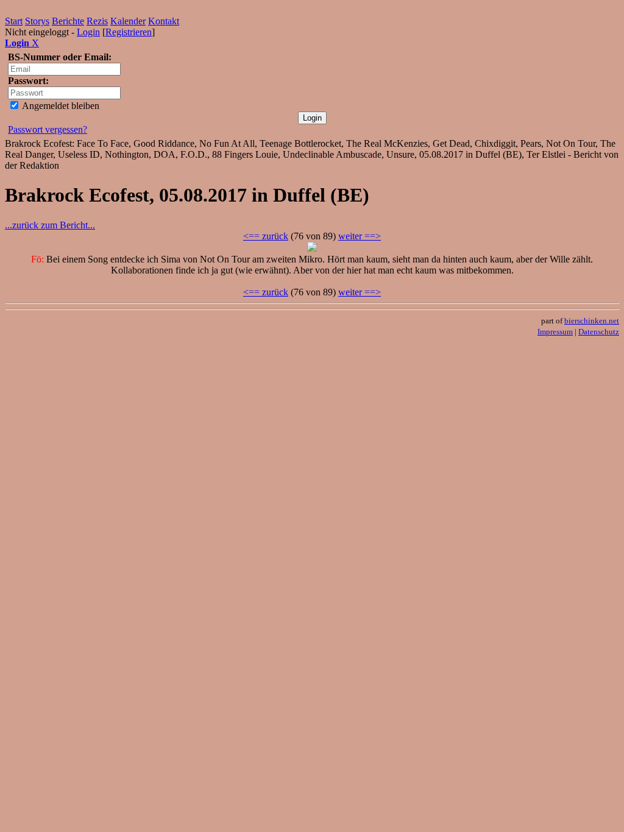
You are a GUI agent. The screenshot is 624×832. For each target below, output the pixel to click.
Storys (37, 21)
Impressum (555, 331)
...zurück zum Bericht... (50, 225)
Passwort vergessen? (47, 129)
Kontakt (163, 21)
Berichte (68, 21)
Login (88, 32)
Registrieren (128, 32)
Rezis (97, 21)
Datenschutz (598, 331)
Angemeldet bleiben (59, 105)
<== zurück (265, 236)
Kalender (128, 21)
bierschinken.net (591, 320)
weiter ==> (359, 236)
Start (14, 21)
